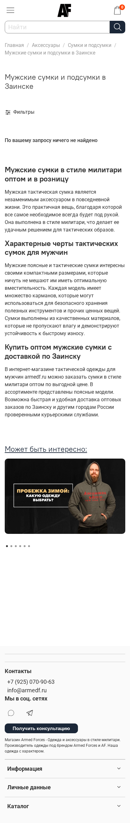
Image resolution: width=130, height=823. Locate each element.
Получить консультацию (41, 728)
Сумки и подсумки (89, 45)
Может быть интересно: (46, 449)
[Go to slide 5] (25, 546)
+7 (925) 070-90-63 (31, 682)
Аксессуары (46, 45)
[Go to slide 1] (7, 546)
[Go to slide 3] (16, 546)
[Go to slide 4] (20, 546)
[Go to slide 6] (29, 546)
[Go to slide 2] (11, 546)
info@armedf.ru (27, 690)
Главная (14, 45)
